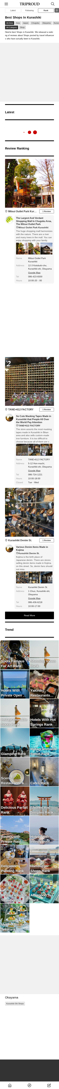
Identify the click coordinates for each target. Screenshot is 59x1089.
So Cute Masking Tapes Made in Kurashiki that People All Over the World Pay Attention (33, 421)
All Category (11, 27)
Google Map (34, 272)
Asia (18, 23)
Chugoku (35, 23)
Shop (22, 27)
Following (29, 10)
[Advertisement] (29, 72)
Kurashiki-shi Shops (15, 1004)
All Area (9, 23)
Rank (46, 10)
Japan (25, 23)
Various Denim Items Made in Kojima (32, 550)
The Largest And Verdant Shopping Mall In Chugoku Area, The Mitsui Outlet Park (34, 223)
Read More (29, 615)
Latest (13, 10)
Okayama (46, 23)
